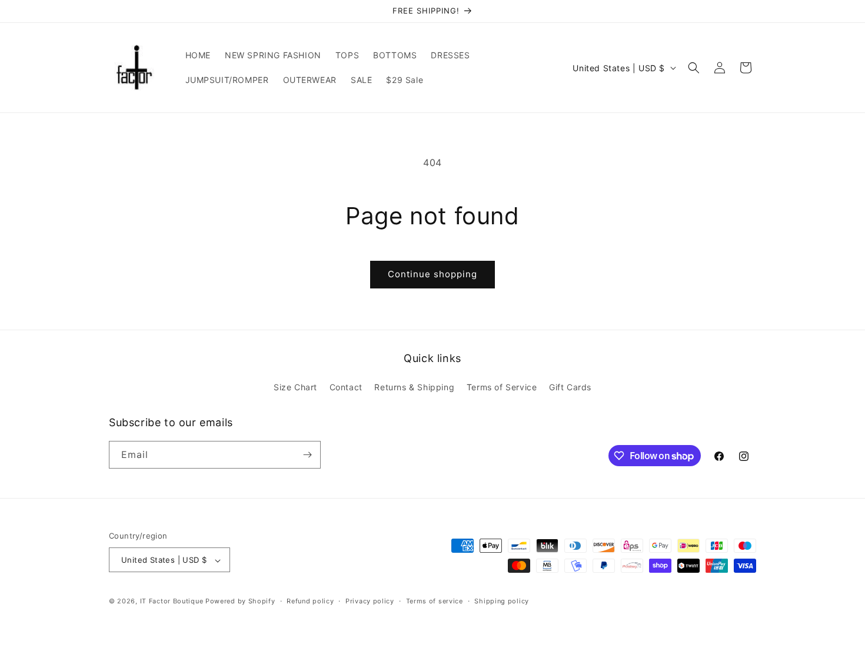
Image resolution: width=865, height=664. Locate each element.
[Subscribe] (307, 455)
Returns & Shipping (414, 388)
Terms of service (434, 601)
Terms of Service (502, 388)
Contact (346, 388)
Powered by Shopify (240, 601)
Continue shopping (432, 274)
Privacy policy (369, 601)
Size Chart (295, 388)
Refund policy (310, 601)
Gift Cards (570, 388)
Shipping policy (501, 601)
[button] (694, 68)
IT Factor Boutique (172, 601)
